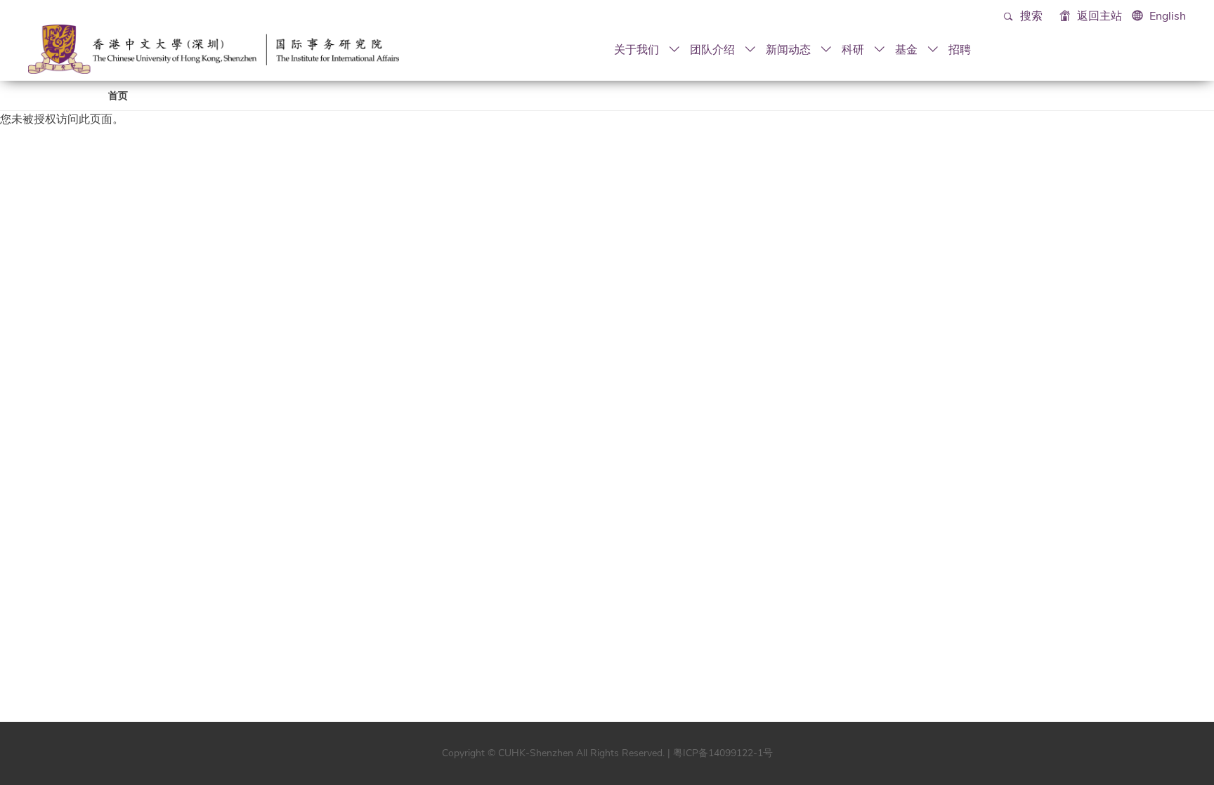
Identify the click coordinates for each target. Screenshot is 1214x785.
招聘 (959, 49)
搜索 (1030, 16)
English (1167, 16)
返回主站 (1098, 16)
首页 (118, 96)
